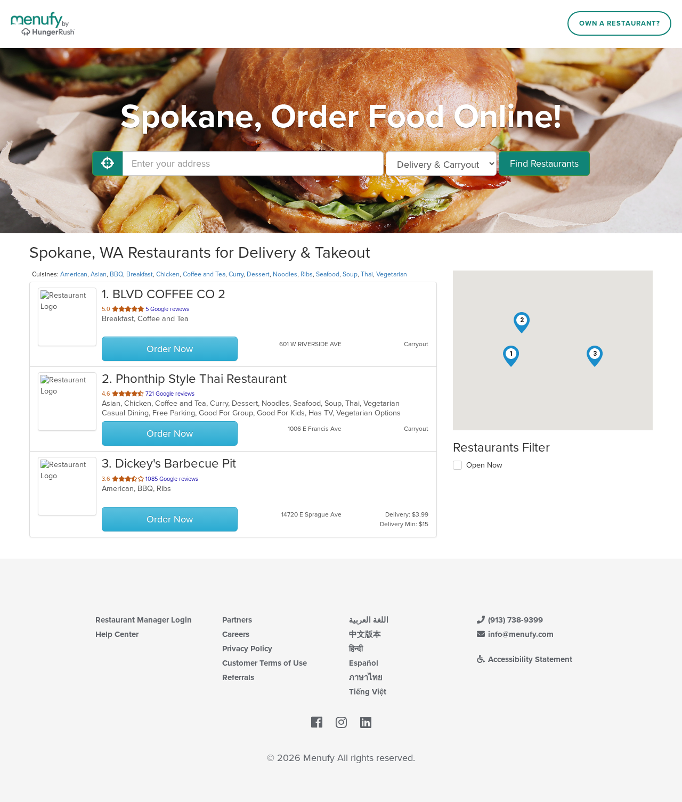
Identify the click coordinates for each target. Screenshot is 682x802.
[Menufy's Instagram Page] (341, 723)
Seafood (327, 274)
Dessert (258, 274)
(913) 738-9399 (514, 620)
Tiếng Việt (367, 692)
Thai (367, 274)
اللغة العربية (368, 620)
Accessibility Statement (529, 659)
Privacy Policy (247, 648)
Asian (99, 274)
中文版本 (365, 634)
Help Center (117, 634)
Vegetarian (391, 274)
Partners (237, 620)
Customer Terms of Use (264, 663)
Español (363, 663)
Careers (235, 634)
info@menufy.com (520, 634)
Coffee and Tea (204, 274)
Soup (350, 274)
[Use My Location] (107, 163)
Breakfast (139, 274)
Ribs (307, 274)
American (73, 274)
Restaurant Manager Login (143, 620)
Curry (236, 274)
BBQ (116, 274)
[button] (511, 356)
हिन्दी (356, 648)
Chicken (168, 274)
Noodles (285, 274)
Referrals (238, 677)
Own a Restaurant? (619, 23)
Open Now (484, 465)
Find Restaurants (544, 163)
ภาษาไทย (366, 677)
